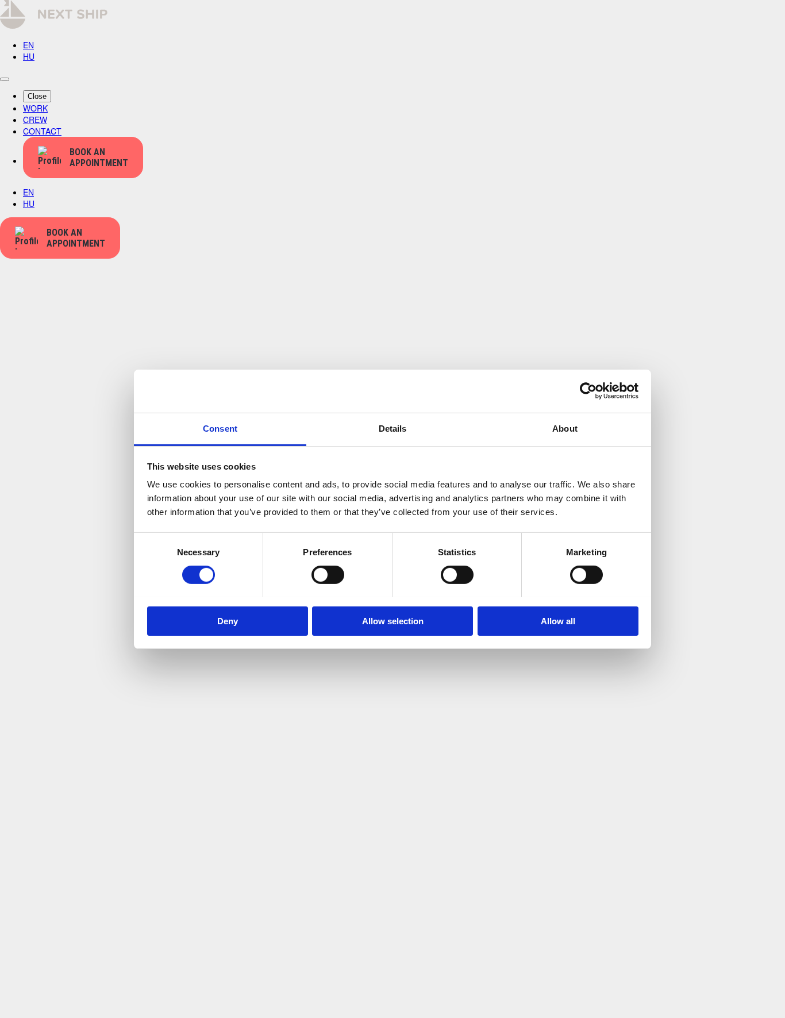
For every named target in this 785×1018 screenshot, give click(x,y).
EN (28, 45)
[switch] (327, 575)
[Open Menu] (4, 79)
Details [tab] (393, 428)
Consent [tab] (220, 428)
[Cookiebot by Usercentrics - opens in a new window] (588, 390)
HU (28, 56)
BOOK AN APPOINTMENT (99, 157)
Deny (227, 620)
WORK (35, 108)
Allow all (558, 620)
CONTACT (42, 131)
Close (37, 96)
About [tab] (565, 428)
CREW (35, 119)
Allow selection (393, 620)
